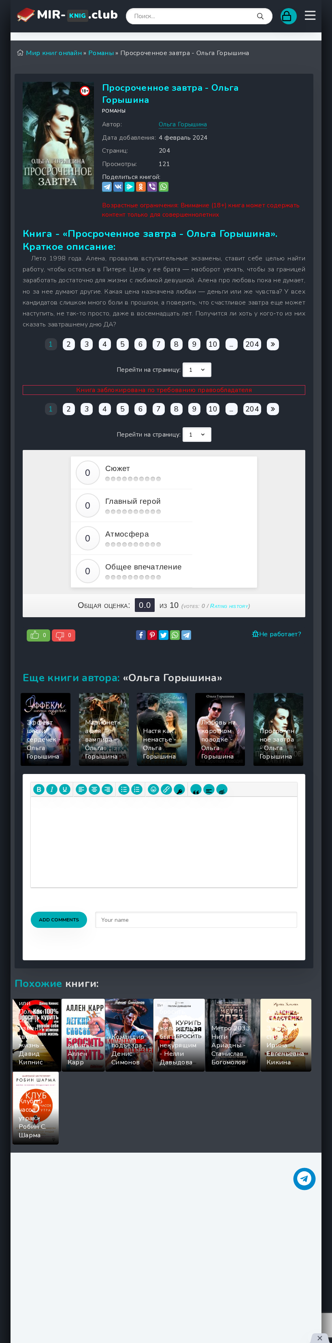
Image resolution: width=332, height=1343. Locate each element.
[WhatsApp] (163, 187)
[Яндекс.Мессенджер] (129, 187)
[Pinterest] (152, 635)
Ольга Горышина (183, 124)
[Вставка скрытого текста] (222, 789)
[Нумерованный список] (137, 789)
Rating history (229, 606)
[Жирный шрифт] (39, 789)
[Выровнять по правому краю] (107, 789)
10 (213, 344)
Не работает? (280, 634)
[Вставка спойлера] (209, 789)
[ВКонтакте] (118, 187)
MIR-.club (77, 14)
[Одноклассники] (141, 187)
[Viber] (152, 187)
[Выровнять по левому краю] (81, 789)
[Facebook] (141, 635)
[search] (260, 17)
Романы (114, 111)
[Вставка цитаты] (196, 789)
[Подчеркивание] (64, 789)
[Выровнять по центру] (94, 789)
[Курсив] (51, 789)
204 (252, 344)
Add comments (59, 920)
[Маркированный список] (124, 789)
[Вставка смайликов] (153, 789)
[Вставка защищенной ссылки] (179, 789)
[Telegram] (107, 187)
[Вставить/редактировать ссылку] (166, 789)
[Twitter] (163, 635)
